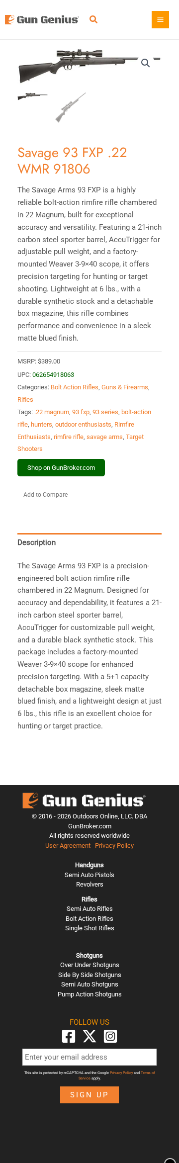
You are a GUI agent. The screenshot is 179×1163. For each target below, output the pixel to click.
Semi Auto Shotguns (89, 984)
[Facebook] (68, 1036)
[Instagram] (110, 1036)
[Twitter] (89, 1036)
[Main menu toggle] (160, 19)
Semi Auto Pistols (89, 875)
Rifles (25, 399)
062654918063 (53, 374)
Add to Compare (45, 494)
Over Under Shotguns (89, 965)
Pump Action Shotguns (90, 994)
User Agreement (67, 845)
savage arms (105, 437)
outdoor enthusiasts (83, 424)
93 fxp (81, 412)
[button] (94, 20)
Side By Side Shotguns (89, 975)
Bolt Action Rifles (74, 387)
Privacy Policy (114, 845)
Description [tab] (36, 542)
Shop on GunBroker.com (61, 467)
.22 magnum (51, 412)
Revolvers (89, 884)
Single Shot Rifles (89, 928)
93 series (105, 412)
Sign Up (89, 1094)
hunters (41, 424)
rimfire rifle (69, 437)
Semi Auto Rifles (90, 908)
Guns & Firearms (124, 387)
